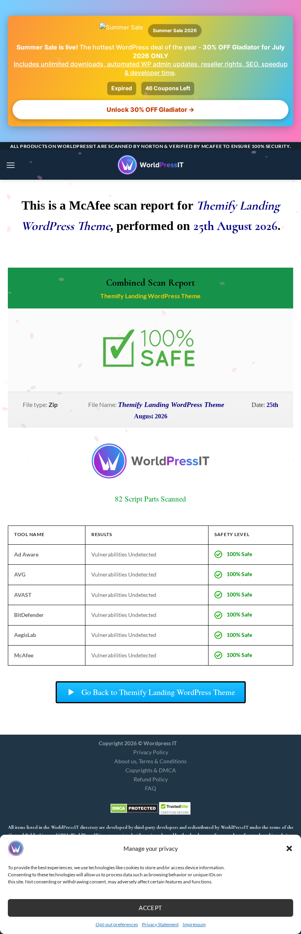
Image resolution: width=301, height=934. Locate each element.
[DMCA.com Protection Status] (134, 807)
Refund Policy (151, 779)
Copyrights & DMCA (150, 770)
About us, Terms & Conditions (150, 761)
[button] (289, 848)
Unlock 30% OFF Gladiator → (150, 109)
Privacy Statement (160, 924)
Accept (150, 907)
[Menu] (10, 165)
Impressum (194, 924)
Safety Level (232, 534)
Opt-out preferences (117, 924)
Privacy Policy (150, 752)
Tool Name (29, 534)
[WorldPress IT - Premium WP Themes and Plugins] (150, 165)
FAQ (150, 788)
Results (101, 534)
